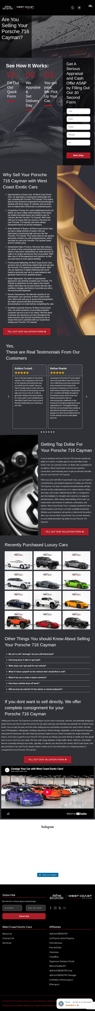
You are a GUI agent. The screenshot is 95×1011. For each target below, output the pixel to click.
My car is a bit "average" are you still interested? (31, 654)
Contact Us (8, 938)
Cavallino (54, 956)
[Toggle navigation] (90, 5)
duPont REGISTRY (58, 933)
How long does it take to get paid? (24, 660)
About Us (7, 933)
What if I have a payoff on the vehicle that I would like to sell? (37, 671)
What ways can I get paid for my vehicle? (27, 666)
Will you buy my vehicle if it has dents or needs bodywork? (35, 689)
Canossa (53, 952)
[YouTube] (64, 907)
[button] (41, 431)
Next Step (78, 155)
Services (6, 942)
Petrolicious (55, 942)
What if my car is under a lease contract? (28, 677)
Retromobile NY (57, 966)
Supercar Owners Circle (61, 961)
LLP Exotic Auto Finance (61, 938)
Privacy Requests (25, 1006)
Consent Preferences (44, 1006)
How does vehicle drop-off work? (24, 683)
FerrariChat (55, 947)
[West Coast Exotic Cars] (18, 7)
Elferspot (54, 984)
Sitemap (58, 1006)
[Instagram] (55, 907)
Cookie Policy (9, 1006)
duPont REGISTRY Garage (62, 975)
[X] (60, 907)
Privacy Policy (54, 1001)
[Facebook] (50, 907)
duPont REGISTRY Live (60, 970)
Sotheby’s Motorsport (61, 979)
